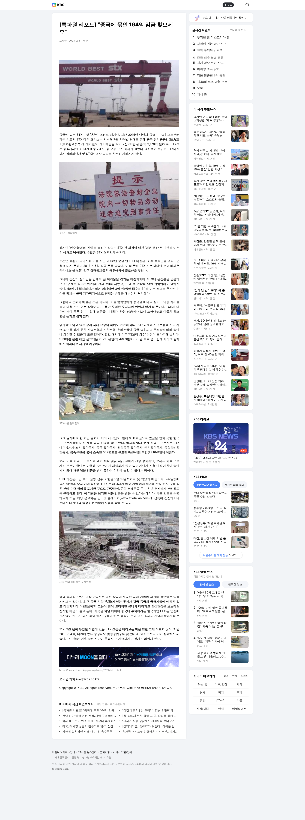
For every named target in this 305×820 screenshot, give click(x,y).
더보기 (220, 555)
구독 (229, 4)
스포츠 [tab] (244, 675)
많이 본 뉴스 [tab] (207, 584)
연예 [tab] (234, 675)
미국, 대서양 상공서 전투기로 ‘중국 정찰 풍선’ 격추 (90, 726)
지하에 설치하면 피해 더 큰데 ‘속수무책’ (87, 731)
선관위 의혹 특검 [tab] (234, 484)
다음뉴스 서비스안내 (63, 752)
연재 (221, 708)
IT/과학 (220, 700)
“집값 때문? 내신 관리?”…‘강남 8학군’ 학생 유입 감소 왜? (150, 710)
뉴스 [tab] (226, 675)
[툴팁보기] (248, 30)
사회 (239, 684)
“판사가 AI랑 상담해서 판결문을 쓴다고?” (148, 721)
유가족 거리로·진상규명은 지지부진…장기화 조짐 (150, 731)
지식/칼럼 (202, 708)
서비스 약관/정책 (122, 752)
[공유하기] (240, 5)
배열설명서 (239, 708)
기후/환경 (221, 684)
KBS (60, 5)
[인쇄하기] (175, 50)
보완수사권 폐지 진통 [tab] (208, 484)
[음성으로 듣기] (154, 50)
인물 (239, 700)
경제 (202, 692)
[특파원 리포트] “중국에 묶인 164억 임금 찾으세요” (90, 710)
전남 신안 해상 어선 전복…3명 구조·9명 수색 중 (90, 715)
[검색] (248, 5)
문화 (202, 700)
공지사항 (105, 752)
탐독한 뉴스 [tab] (235, 584)
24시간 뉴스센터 (87, 752)
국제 (239, 692)
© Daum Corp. (60, 768)
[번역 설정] (161, 50)
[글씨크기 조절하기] (168, 50)
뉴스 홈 (202, 684)
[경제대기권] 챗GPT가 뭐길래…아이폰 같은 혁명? (150, 726)
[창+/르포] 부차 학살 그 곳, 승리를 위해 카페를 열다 (150, 715)
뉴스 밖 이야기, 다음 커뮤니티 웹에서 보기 (227, 17)
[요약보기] (147, 50)
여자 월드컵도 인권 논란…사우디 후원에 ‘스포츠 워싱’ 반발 (90, 721)
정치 (221, 692)
